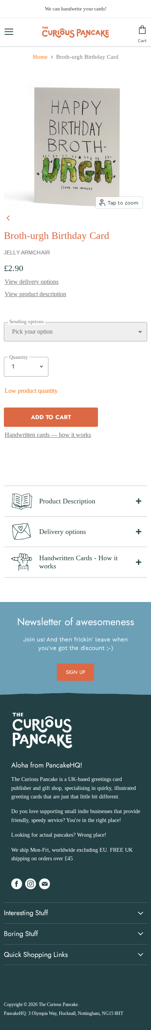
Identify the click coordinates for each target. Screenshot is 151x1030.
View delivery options (31, 281)
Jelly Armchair (27, 252)
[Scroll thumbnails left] (9, 216)
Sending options (26, 321)
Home (40, 57)
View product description (35, 294)
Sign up (75, 672)
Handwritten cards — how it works (48, 434)
